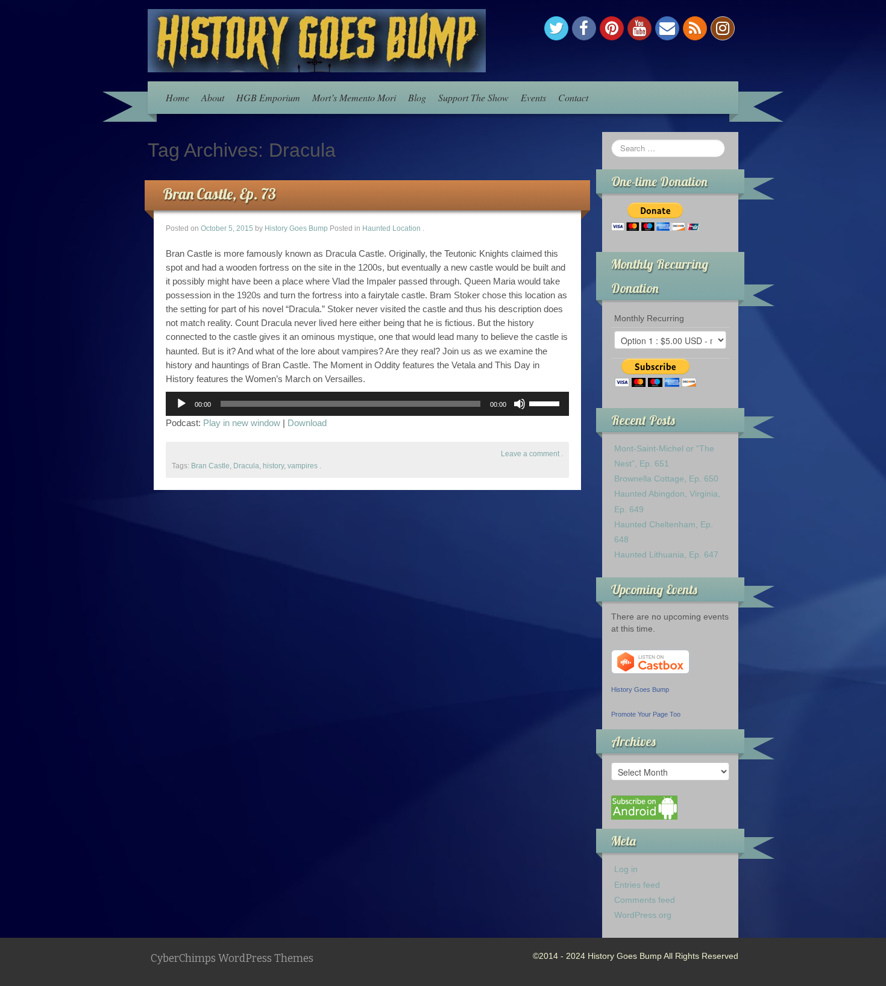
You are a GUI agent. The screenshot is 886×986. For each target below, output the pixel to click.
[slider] (546, 402)
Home (177, 97)
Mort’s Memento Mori (354, 97)
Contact (573, 97)
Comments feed (644, 900)
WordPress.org (642, 915)
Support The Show (473, 97)
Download (307, 423)
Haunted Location (391, 228)
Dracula (246, 466)
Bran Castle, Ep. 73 (219, 193)
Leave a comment (530, 454)
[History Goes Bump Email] (667, 28)
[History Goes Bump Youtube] (639, 28)
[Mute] (520, 404)
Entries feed (637, 885)
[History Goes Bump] (317, 40)
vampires (302, 466)
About (212, 97)
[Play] (181, 404)
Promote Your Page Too (645, 714)
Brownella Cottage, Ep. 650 (666, 478)
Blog (417, 97)
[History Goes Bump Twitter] (556, 28)
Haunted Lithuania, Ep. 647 (666, 554)
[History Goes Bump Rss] (695, 28)
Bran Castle (210, 466)
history (273, 466)
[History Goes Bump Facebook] (584, 28)
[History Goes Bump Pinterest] (612, 28)
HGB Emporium (268, 97)
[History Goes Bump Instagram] (723, 28)
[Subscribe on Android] (644, 807)
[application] (367, 404)
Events (533, 97)
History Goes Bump (296, 228)
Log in (626, 869)
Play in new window (241, 423)
